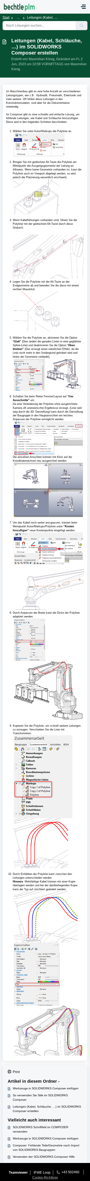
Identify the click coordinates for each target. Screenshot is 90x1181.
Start (6, 17)
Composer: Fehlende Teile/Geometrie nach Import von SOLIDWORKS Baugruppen (46, 1147)
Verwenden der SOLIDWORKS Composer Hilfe (44, 1156)
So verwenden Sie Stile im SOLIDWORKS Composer (40, 1097)
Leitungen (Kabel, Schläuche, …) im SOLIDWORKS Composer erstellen (47, 1109)
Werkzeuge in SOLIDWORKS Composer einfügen (45, 1088)
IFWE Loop (42, 1172)
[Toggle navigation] (83, 6)
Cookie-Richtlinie (45, 1177)
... (18, 17)
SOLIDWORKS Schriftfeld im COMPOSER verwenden (40, 1129)
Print (16, 1072)
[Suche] (81, 25)
